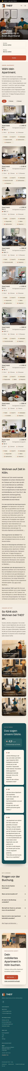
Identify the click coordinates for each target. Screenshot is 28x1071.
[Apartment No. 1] (14, 124)
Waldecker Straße (5, 1026)
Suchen (14, 58)
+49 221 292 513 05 (6, 1052)
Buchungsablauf (5, 1032)
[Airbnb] (3, 1001)
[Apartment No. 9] (14, 438)
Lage (3, 1034)
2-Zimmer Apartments (6, 1013)
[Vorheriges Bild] (4, 114)
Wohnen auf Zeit (5, 1020)
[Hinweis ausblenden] (26, 1)
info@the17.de (5, 1055)
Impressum (4, 1064)
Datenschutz (11, 1064)
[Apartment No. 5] (14, 285)
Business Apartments (6, 1022)
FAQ (3, 1036)
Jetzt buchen (10, 977)
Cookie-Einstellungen (20, 1064)
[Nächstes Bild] (23, 114)
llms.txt (3, 1066)
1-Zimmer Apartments (6, 1011)
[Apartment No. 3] (14, 206)
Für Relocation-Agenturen (7, 1024)
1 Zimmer (10, 101)
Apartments (4, 1009)
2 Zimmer (19, 101)
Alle (4, 101)
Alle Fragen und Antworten (10, 923)
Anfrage (3, 1038)
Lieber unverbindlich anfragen (12, 981)
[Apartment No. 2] (14, 165)
